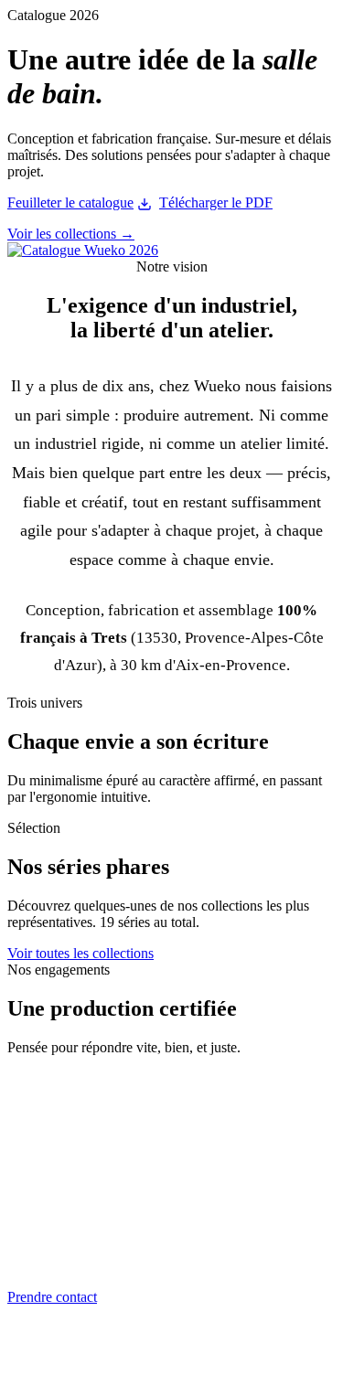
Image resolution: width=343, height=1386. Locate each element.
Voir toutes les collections (80, 953)
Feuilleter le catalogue (70, 202)
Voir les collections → (70, 233)
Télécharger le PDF (216, 202)
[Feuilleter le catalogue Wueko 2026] (82, 250)
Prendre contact (52, 1297)
